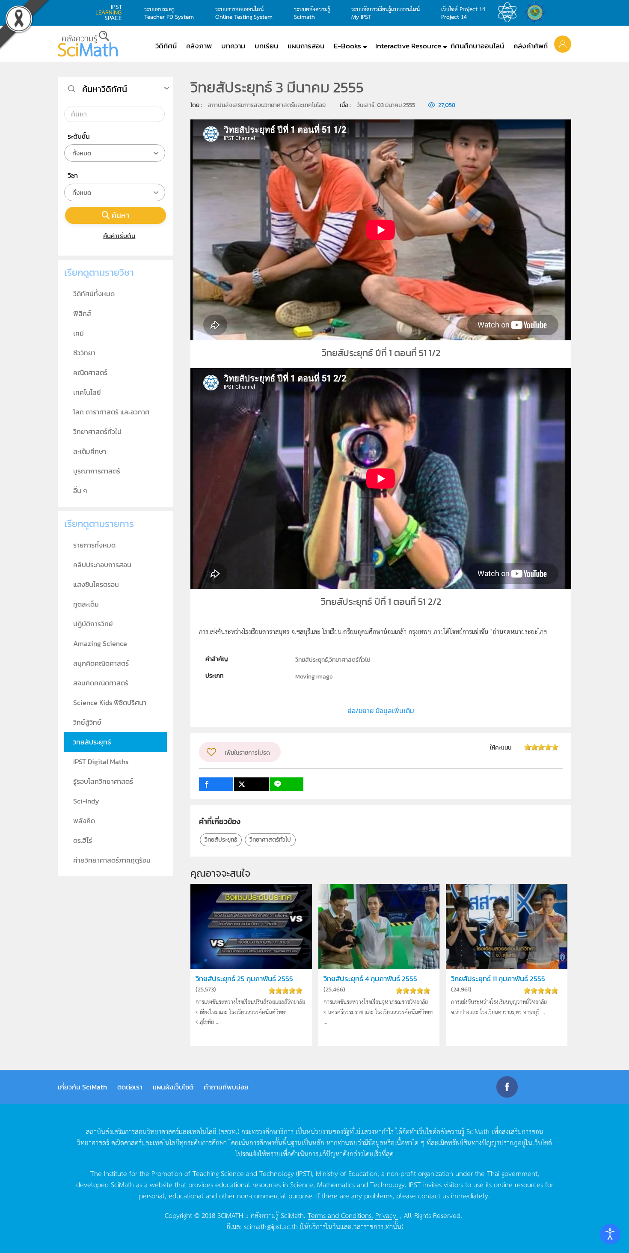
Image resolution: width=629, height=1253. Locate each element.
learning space (111, 12)
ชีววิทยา (84, 353)
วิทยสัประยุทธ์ (221, 839)
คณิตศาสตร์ (90, 372)
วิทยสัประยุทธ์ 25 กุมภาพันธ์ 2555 (244, 978)
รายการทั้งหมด (94, 545)
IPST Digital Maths (100, 761)
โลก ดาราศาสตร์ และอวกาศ (111, 412)
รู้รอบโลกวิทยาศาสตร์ (103, 781)
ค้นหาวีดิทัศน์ (104, 89)
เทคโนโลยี (87, 392)
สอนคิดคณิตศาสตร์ (100, 683)
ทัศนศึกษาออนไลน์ (477, 45)
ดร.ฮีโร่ (82, 840)
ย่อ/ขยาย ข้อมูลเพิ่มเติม (380, 710)
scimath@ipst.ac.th (271, 1226)
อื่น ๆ (80, 490)
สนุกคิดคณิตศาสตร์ (101, 663)
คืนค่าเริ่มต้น (119, 236)
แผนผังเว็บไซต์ (173, 1087)
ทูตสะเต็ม (86, 604)
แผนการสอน (306, 45)
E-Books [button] (347, 45)
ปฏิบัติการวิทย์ (93, 624)
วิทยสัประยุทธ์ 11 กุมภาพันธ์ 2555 (498, 978)
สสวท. (509, 12)
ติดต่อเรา (129, 1087)
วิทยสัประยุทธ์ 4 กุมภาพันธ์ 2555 (370, 978)
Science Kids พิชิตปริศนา (109, 702)
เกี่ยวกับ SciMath (82, 1087)
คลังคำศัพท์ (530, 45)
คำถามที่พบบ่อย (226, 1087)
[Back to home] (88, 44)
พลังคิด (84, 820)
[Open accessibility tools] (610, 1234)
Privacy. (386, 1214)
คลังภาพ (199, 45)
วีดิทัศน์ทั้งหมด (94, 294)
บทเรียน (266, 45)
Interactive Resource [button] (408, 45)
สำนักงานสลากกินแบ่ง (537, 12)
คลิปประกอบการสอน (102, 565)
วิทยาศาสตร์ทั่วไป (270, 839)
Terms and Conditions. (340, 1214)
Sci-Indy (86, 801)
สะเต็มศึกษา (89, 451)
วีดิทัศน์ (166, 45)
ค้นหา (120, 215)
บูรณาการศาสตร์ (96, 471)
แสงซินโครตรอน (96, 584)
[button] (562, 44)
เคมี (78, 333)
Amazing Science (100, 643)
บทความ (233, 45)
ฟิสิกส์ (82, 313)
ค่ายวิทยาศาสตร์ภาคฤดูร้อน (112, 860)
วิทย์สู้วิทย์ (87, 722)
